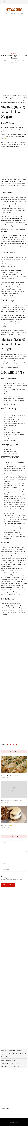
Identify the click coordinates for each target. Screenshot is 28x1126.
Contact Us (4, 1105)
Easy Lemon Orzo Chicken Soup (10, 1066)
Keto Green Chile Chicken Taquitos (10, 775)
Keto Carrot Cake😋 (6, 825)
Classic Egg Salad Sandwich (9, 1060)
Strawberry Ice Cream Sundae (9, 1063)
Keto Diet (14, 53)
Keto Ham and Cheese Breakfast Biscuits (11, 800)
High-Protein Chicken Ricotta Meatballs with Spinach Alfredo (13, 1055)
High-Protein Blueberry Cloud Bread (11, 1050)
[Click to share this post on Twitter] (10, 744)
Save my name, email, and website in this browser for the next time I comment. (12, 878)
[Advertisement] (14, 37)
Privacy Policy (5, 1108)
